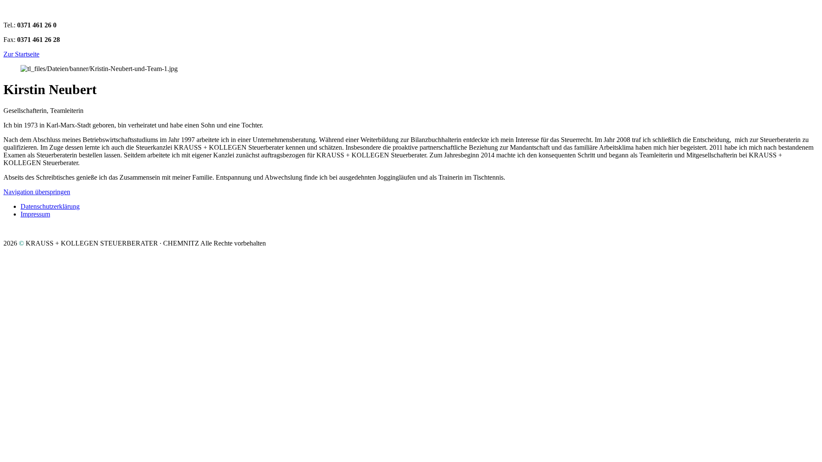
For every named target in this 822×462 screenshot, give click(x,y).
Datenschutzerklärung (50, 206)
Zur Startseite (21, 54)
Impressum (35, 214)
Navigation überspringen (36, 191)
